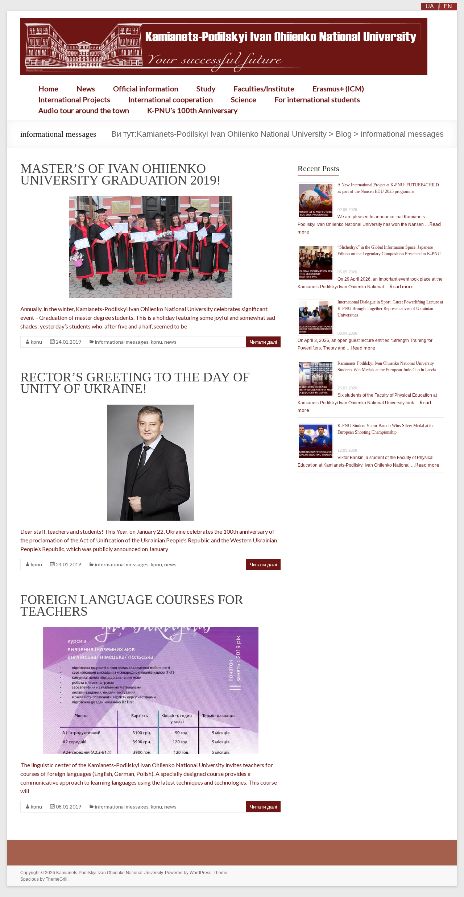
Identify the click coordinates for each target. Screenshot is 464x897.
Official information (145, 88)
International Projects (74, 99)
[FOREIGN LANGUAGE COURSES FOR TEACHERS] (150, 631)
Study (205, 88)
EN (448, 6)
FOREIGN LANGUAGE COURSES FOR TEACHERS (131, 605)
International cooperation (170, 99)
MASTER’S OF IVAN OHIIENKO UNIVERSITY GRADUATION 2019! (120, 174)
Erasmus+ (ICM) (338, 88)
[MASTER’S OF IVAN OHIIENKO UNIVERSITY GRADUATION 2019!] (150, 200)
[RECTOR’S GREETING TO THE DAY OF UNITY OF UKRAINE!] (150, 408)
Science (243, 99)
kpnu (36, 342)
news (170, 342)
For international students (317, 99)
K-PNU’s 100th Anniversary (192, 110)
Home (48, 88)
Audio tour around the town (83, 110)
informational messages (122, 342)
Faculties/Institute (263, 88)
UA (430, 6)
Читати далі (263, 342)
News (85, 88)
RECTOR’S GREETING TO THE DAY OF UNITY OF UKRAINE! (135, 383)
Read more (401, 286)
